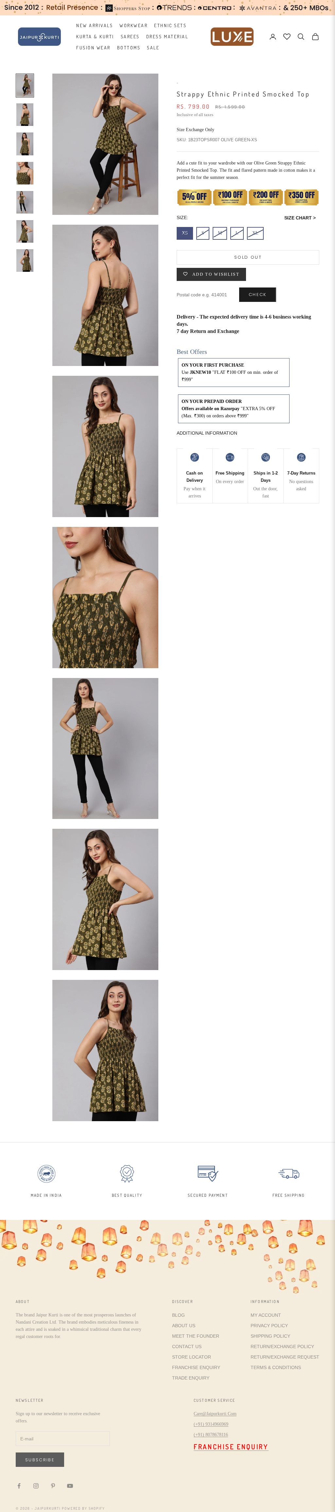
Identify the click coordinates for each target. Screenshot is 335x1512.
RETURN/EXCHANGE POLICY (282, 1346)
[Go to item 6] (25, 231)
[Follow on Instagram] (36, 1486)
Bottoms (129, 47)
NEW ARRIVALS (94, 25)
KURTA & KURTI (95, 36)
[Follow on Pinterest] (53, 1486)
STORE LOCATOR (191, 1357)
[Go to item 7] (25, 260)
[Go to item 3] (25, 144)
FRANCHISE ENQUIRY (196, 1367)
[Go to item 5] (25, 202)
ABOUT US (183, 1325)
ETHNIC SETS (170, 25)
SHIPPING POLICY (270, 1336)
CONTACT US (187, 1346)
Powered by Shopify (83, 1508)
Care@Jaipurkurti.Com (215, 1413)
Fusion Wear (93, 47)
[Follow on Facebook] (19, 1486)
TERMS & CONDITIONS (276, 1367)
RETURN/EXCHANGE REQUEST (285, 1357)
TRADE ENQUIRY (190, 1378)
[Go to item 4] (25, 173)
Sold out (248, 257)
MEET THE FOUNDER (195, 1336)
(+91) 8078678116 (211, 1434)
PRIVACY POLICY (269, 1325)
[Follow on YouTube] (70, 1486)
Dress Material (167, 36)
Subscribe (40, 1460)
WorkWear (133, 25)
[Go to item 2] (25, 115)
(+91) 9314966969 (211, 1424)
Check (258, 294)
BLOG (178, 1315)
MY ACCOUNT (266, 1315)
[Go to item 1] (25, 85)
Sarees (130, 36)
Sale (153, 47)
